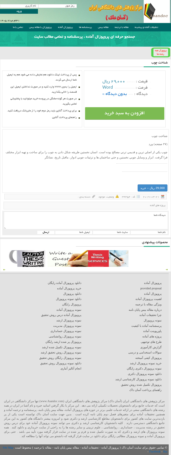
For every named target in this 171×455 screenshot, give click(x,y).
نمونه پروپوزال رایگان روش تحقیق (60, 357)
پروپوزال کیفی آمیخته (148, 357)
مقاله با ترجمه (121, 27)
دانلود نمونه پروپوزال (68, 299)
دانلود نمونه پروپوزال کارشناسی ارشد (138, 379)
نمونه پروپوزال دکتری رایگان (144, 368)
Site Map (8, 447)
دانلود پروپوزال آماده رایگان (64, 283)
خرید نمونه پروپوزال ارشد (146, 363)
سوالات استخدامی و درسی (145, 352)
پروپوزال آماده (65, 27)
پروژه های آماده (157, 205)
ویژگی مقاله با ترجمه (148, 304)
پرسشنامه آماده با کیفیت (146, 325)
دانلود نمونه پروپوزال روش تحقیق (60, 363)
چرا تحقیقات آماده (151, 315)
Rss (165, 451)
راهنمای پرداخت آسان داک (145, 390)
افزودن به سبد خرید (124, 113)
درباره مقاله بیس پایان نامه (145, 309)
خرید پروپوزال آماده (69, 288)
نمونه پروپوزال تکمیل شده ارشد (61, 347)
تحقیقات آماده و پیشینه (146, 27)
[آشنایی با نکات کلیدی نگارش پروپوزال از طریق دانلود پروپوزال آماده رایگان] (68, 265)
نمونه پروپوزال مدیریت (67, 325)
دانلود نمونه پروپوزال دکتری (145, 373)
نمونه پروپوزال (153, 320)
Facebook (155, 451)
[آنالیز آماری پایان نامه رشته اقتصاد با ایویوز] (108, 265)
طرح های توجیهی (151, 341)
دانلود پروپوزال (72, 293)
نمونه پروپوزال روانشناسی (65, 336)
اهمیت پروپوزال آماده (149, 299)
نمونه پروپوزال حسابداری (65, 331)
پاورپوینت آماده (152, 331)
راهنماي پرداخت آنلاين (64, 117)
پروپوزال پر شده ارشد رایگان (63, 341)
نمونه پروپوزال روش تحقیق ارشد (61, 352)
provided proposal (151, 288)
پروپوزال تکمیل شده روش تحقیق (141, 384)
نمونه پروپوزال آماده (69, 309)
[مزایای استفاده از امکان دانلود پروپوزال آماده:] (27, 265)
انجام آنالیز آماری (70, 368)
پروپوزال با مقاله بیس (40, 27)
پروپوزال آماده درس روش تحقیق (61, 315)
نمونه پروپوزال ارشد (68, 320)
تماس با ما (18, 27)
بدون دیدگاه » (114, 94)
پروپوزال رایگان (71, 304)
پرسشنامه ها (85, 27)
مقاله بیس (103, 27)
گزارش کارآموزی (151, 347)
